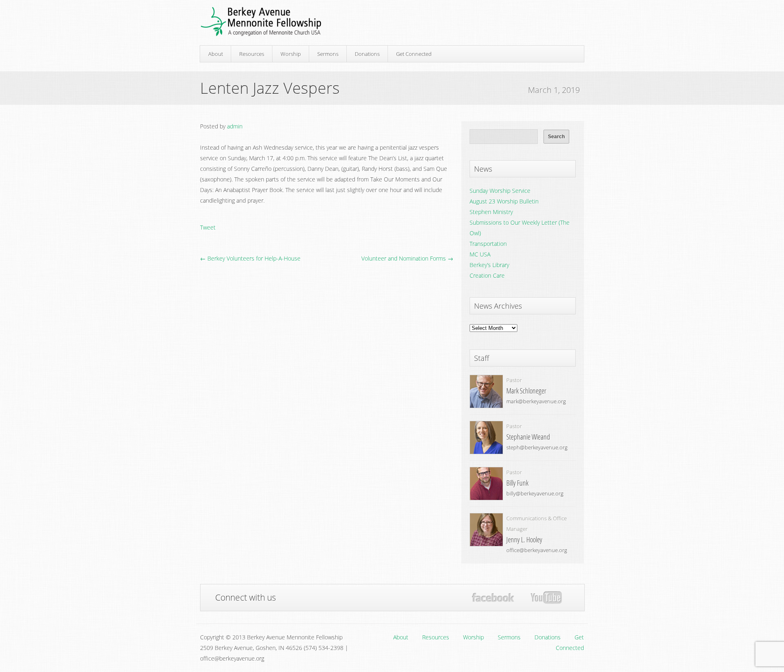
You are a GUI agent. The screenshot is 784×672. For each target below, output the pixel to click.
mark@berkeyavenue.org (536, 401)
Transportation (488, 244)
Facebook (493, 597)
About (215, 53)
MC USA (480, 254)
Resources (251, 53)
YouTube (546, 597)
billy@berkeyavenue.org (535, 493)
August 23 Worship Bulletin (504, 201)
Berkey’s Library (489, 265)
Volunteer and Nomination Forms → (407, 258)
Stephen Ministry (491, 212)
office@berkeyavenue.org (536, 550)
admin (235, 126)
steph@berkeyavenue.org (537, 447)
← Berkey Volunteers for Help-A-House (250, 258)
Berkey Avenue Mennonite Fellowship (261, 22)
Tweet (208, 227)
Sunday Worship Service (500, 191)
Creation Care (487, 275)
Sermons (328, 53)
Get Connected (414, 53)
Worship (291, 53)
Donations (367, 53)
